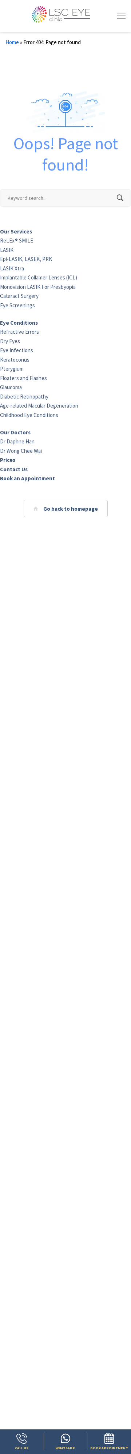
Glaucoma (11, 387)
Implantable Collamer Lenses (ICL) (38, 277)
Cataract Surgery (19, 295)
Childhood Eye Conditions (29, 415)
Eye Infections (16, 350)
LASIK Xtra (12, 268)
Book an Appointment (27, 478)
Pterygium (12, 368)
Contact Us (14, 469)
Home (12, 42)
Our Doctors (15, 432)
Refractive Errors (19, 331)
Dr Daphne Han (17, 441)
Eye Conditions (19, 322)
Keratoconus (14, 359)
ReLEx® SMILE (16, 240)
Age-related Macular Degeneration (39, 405)
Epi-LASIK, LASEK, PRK (26, 259)
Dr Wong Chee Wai (21, 450)
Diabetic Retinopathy (24, 396)
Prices (7, 459)
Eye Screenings (17, 305)
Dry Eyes (10, 341)
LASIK (6, 249)
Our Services (16, 231)
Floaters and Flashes (23, 378)
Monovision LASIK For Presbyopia (38, 286)
